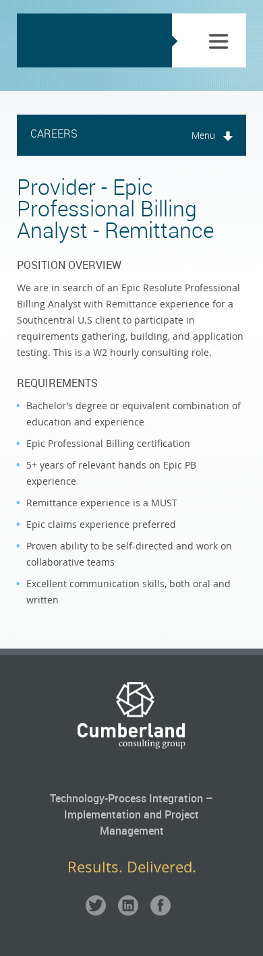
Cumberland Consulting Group (87, 40)
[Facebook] (160, 906)
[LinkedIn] (128, 906)
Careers (54, 133)
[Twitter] (96, 906)
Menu (203, 135)
